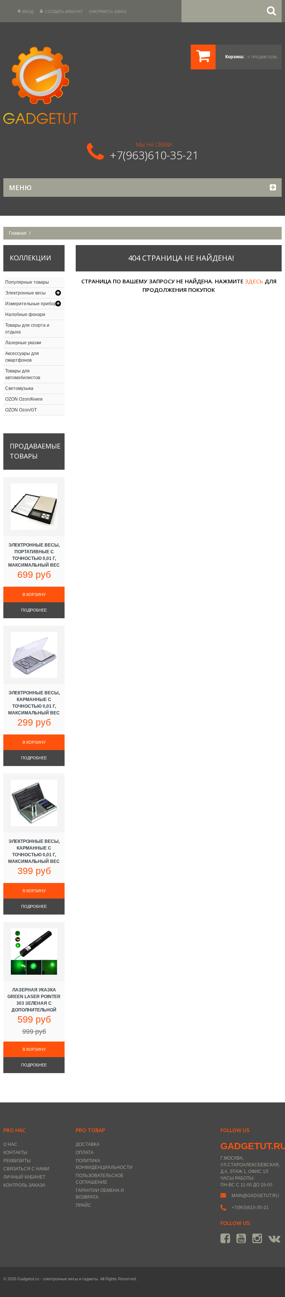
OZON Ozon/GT (21, 410)
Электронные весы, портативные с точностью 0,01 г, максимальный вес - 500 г (34, 558)
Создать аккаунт (64, 11)
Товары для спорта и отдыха (27, 329)
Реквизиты (17, 1160)
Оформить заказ (108, 11)
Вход (27, 11)
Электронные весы (25, 293)
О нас (10, 1144)
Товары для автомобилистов (22, 374)
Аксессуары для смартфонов (22, 357)
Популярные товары (27, 282)
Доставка (87, 1144)
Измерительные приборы (32, 303)
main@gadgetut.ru (255, 1195)
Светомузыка (19, 388)
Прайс (83, 1205)
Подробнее (34, 610)
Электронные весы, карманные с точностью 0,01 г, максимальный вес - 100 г (34, 706)
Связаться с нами (26, 1168)
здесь (254, 281)
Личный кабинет (24, 1177)
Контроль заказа (24, 1185)
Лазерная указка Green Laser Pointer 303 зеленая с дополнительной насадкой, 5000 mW (33, 1003)
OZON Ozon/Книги (24, 399)
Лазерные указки (23, 342)
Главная (17, 233)
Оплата (85, 1152)
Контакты (15, 1152)
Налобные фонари (25, 314)
